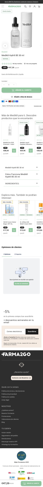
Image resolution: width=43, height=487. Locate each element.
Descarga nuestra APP (9, 441)
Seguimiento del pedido (10, 435)
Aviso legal (5, 400)
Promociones (6, 416)
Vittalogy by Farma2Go (10, 444)
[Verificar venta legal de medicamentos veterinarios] (12, 478)
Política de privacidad (9, 394)
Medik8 (4, 52)
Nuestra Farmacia (8, 413)
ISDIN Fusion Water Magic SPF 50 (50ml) (9, 223)
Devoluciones (6, 438)
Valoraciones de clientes (10, 419)
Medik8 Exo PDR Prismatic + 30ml (8, 143)
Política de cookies (8, 397)
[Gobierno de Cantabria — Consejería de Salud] (31, 478)
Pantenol (5, 58)
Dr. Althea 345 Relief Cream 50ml (26, 223)
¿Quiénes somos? (8, 410)
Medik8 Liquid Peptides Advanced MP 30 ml (26, 143)
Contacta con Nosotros (20, 378)
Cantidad (4, 81)
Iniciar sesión (6, 432)
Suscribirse (32, 331)
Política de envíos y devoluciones (13, 391)
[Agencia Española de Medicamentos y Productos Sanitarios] (12, 473)
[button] (25, 6)
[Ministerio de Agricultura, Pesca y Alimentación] (21, 478)
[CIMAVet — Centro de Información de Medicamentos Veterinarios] (31, 473)
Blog (3, 422)
